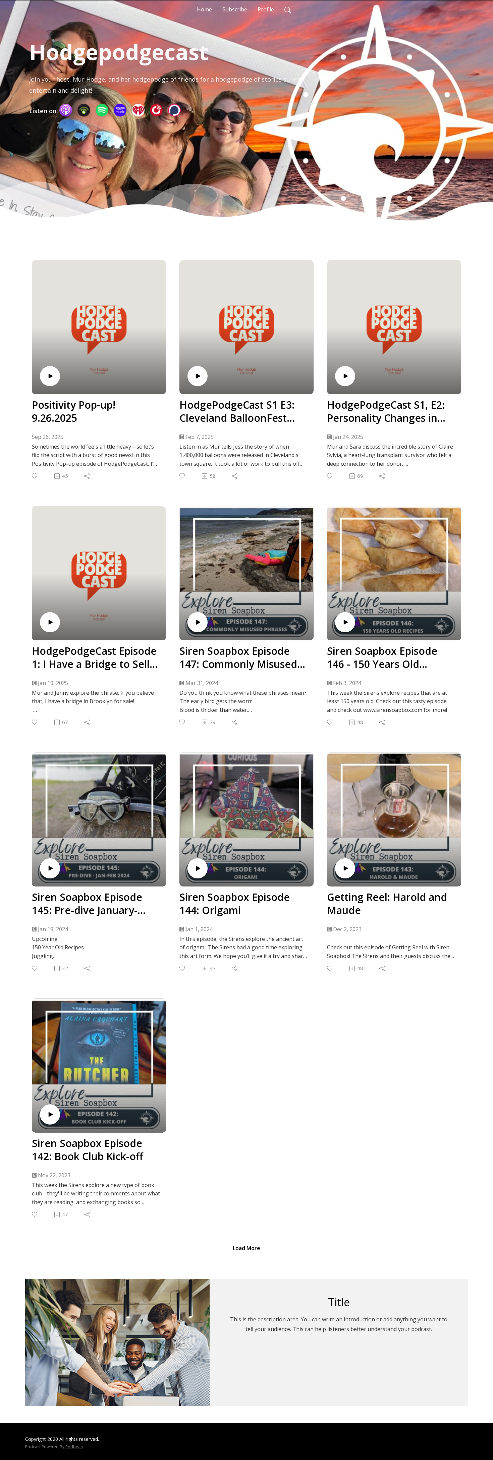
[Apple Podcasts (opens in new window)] (65, 110)
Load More (246, 1248)
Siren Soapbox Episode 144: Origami (234, 904)
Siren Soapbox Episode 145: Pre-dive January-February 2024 (87, 904)
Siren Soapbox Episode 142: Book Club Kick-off (87, 1150)
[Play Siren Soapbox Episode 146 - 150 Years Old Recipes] (345, 622)
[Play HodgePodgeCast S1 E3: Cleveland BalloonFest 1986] (197, 376)
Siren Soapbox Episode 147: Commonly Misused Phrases (238, 657)
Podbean (74, 1447)
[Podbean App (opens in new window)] (83, 110)
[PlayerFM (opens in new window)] (156, 110)
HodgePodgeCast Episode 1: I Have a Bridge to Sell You (94, 657)
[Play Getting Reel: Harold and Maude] (345, 868)
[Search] (288, 9)
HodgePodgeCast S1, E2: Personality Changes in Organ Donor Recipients (386, 411)
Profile (266, 9)
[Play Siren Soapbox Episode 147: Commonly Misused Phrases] (197, 622)
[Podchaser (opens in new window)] (174, 110)
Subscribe (234, 9)
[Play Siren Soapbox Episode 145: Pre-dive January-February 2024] (50, 868)
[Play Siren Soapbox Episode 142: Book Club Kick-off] (50, 1114)
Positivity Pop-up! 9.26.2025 (73, 411)
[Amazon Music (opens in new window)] (120, 110)
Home (204, 9)
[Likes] (35, 476)
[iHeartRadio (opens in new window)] (138, 110)
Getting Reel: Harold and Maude (387, 904)
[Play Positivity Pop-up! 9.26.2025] (50, 376)
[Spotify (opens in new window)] (102, 110)
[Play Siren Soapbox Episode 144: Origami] (197, 868)
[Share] (87, 476)
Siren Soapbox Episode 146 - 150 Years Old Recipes (382, 657)
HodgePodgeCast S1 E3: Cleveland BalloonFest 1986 (236, 411)
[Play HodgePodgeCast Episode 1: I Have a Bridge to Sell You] (50, 622)
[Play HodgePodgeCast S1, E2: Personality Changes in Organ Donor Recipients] (345, 376)
